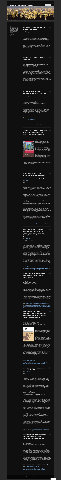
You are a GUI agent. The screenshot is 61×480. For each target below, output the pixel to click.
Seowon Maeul (27, 306)
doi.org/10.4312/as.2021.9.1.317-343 (31, 266)
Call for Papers (27, 429)
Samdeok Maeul (47, 305)
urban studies (28, 86)
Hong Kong (24, 85)
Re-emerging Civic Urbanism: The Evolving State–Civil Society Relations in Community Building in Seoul (34, 93)
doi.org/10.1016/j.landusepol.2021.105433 (31, 220)
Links (21, 20)
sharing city (30, 306)
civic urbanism (32, 124)
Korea (45, 362)
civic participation (37, 223)
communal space (32, 305)
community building (36, 52)
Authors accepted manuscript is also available (42, 303)
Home (11, 20)
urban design (36, 430)
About (24, 20)
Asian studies (31, 362)
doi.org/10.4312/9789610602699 (30, 360)
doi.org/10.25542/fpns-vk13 (29, 49)
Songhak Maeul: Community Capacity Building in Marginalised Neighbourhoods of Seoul (34, 29)
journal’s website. (27, 427)
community (31, 52)
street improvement (35, 306)
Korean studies (44, 268)
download (34, 121)
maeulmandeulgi (43, 305)
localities (47, 362)
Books (18, 20)
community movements (42, 52)
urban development (33, 269)
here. (41, 427)
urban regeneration (45, 306)
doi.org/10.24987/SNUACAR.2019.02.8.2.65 (32, 466)
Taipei (44, 85)
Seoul (46, 52)
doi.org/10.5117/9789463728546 (30, 82)
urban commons (40, 306)
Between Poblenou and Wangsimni (22, 5)
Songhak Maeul (28, 125)
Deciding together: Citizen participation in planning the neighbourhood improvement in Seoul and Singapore (34, 436)
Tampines (33, 363)
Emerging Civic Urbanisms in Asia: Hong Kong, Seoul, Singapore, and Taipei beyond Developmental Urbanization (35, 132)
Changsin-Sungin (32, 223)
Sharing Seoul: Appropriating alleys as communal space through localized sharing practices (34, 275)
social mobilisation (40, 85)
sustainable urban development (30, 430)
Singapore (36, 85)
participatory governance (29, 85)
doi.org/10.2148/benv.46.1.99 (29, 303)
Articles (15, 20)
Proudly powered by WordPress (30, 476)
